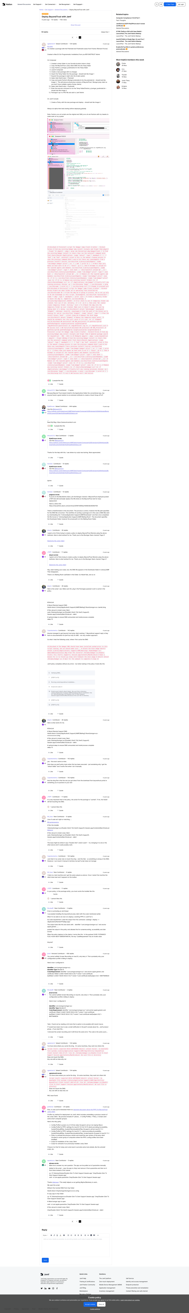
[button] (170, 4)
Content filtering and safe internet (137, 1291)
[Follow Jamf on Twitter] (42, 1288)
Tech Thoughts (121, 20)
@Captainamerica (53, 822)
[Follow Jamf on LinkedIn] (45, 1288)
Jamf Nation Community (87, 1285)
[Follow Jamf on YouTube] (49, 1288)
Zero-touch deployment (106, 1281)
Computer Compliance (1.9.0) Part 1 (128, 18)
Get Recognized (64, 4)
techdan (50, 464)
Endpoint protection (132, 1285)
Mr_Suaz (50, 816)
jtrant (49, 953)
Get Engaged (77, 4)
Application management (107, 1288)
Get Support (37, 4)
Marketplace (84, 1291)
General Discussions (24, 4)
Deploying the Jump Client (55, 541)
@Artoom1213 (57, 409)
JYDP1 (49, 552)
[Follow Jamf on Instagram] (53, 1288)
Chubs (124, 63)
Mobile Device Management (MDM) (110, 1285)
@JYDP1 (50, 46)
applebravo (51, 1160)
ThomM (124, 75)
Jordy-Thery (126, 80)
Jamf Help (83, 1278)
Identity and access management (137, 1281)
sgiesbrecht (51, 44)
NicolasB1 (50, 908)
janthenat (50, 1107)
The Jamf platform (105, 1278)
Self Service (130, 1278)
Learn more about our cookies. (130, 1300)
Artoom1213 (51, 390)
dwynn (49, 530)
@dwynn (50, 830)
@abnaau (55, 1182)
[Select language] (161, 4)
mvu (123, 69)
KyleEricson (51, 406)
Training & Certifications (87, 1281)
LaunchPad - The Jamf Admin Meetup (128, 36)
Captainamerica (52, 630)
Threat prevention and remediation (137, 1288)
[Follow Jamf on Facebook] (57, 1288)
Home (41, 9)
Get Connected (50, 4)
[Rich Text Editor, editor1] (75, 1247)
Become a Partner (85, 1294)
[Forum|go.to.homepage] (7, 4)
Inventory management (106, 1291)
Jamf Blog (83, 1288)
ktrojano (124, 86)
